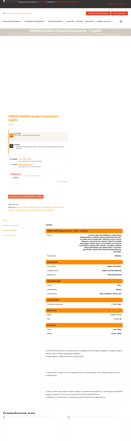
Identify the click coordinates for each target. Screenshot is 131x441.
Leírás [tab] (5, 220)
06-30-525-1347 (41, 2)
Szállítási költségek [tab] (9, 230)
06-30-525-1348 (60, 2)
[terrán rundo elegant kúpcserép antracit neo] (33, 75)
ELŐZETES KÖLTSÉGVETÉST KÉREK (25, 197)
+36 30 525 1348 (25, 159)
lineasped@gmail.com (72, 2)
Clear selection (63, 182)
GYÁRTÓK (19, 207)
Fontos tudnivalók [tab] (9, 235)
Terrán (26, 207)
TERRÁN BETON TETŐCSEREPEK (40, 207)
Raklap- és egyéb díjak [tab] (10, 225)
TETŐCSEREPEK (48, 210)
